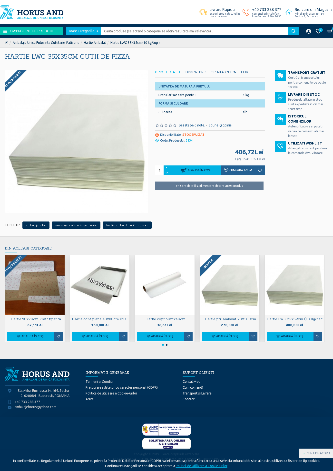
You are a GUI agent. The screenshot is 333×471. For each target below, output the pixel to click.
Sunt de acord (318, 453)
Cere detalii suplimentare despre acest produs (211, 185)
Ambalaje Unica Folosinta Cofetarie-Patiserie (46, 43)
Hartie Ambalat (95, 43)
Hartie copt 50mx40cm (166, 319)
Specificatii (167, 72)
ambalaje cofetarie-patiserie (76, 225)
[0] (330, 31)
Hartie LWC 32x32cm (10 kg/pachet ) (295, 319)
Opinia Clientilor (229, 72)
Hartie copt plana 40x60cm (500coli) (100, 319)
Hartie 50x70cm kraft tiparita (36, 319)
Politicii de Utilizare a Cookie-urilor (201, 466)
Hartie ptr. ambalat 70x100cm (230, 319)
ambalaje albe (36, 225)
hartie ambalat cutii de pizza (127, 225)
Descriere (195, 72)
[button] (163, 345)
